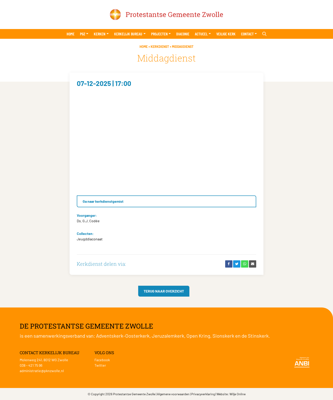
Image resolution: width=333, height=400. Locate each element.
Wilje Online (237, 394)
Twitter (100, 365)
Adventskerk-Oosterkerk (123, 336)
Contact (247, 33)
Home (71, 33)
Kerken (99, 33)
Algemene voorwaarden (173, 394)
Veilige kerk (226, 33)
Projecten (159, 33)
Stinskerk (258, 336)
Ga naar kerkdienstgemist (103, 201)
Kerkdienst (160, 47)
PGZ (82, 33)
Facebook (102, 360)
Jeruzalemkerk (168, 336)
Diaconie (182, 33)
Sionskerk (223, 336)
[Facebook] (228, 264)
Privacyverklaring (203, 394)
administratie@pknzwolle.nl (42, 370)
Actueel (201, 33)
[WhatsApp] (244, 264)
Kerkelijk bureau (128, 33)
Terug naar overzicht (164, 291)
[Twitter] (236, 264)
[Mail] (252, 264)
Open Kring (198, 336)
